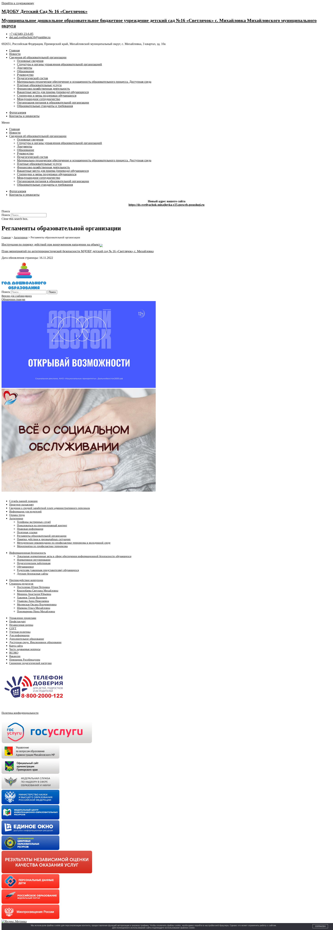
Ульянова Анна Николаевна (33, 601)
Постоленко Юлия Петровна (33, 587)
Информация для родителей (25, 511)
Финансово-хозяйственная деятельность (43, 88)
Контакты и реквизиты (24, 116)
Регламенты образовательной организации (41, 535)
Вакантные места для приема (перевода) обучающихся (53, 92)
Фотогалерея (17, 112)
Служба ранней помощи (23, 501)
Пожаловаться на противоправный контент (42, 525)
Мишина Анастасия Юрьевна (34, 594)
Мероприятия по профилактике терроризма (42, 546)
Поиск (6, 215)
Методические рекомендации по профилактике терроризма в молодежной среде (63, 542)
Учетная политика (19, 631)
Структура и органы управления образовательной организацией (59, 64)
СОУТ (12, 628)
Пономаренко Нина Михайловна (36, 611)
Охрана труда (17, 515)
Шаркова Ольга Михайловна (33, 608)
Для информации (19, 635)
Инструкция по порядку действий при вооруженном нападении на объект (51, 244)
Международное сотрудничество (38, 99)
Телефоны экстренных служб (34, 522)
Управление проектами (22, 618)
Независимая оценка (21, 625)
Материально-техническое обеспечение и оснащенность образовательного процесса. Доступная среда (84, 81)
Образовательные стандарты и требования (45, 106)
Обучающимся (25, 566)
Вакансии (14, 656)
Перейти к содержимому (18, 3)
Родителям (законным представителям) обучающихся (48, 570)
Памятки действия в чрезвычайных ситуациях (44, 539)
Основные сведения (30, 60)
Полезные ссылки (27, 532)
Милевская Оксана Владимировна (36, 604)
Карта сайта (16, 645)
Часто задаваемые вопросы (24, 649)
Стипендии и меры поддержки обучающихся (46, 95)
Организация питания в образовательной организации (53, 102)
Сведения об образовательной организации (37, 57)
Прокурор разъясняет (21, 504)
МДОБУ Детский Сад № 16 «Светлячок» (44, 11)
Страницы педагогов (21, 583)
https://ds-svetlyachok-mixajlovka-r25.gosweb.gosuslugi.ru (166, 204)
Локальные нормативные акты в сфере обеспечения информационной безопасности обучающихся (74, 556)
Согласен (320, 926)
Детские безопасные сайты (32, 573)
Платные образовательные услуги (39, 85)
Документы (24, 67)
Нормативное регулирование (33, 559)
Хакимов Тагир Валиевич (32, 597)
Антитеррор (16, 518)
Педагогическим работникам (33, 563)
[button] (166, 122)
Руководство (25, 74)
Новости (15, 54)
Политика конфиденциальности (20, 712)
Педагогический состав (32, 78)
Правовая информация (30, 528)
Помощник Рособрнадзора (24, 659)
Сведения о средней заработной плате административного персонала (49, 508)
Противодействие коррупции (26, 580)
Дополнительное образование (26, 638)
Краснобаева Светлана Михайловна (37, 590)
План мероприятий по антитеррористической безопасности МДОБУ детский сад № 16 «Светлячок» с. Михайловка (78, 251)
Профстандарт (17, 621)
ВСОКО (13, 652)
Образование (25, 71)
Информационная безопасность (27, 552)
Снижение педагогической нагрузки (30, 663)
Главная (14, 50)
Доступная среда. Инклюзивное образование (35, 642)
